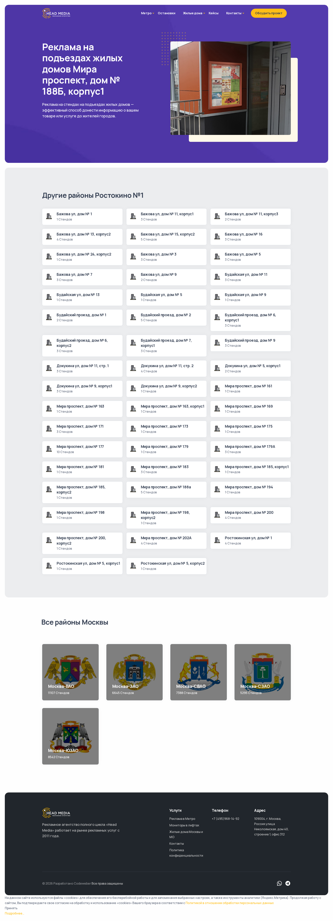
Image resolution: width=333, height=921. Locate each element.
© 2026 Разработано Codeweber (66, 883)
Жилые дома (192, 13)
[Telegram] (288, 883)
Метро (146, 13)
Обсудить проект (269, 13)
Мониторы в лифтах (184, 825)
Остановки (166, 13)
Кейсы (214, 13)
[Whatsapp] (279, 883)
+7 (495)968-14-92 (225, 819)
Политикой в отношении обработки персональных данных (230, 903)
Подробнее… (14, 913)
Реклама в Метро (182, 819)
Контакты (233, 13)
